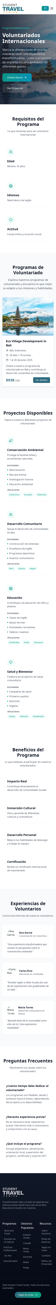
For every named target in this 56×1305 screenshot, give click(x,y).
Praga (26, 1267)
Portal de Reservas (46, 1240)
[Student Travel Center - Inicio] (13, 8)
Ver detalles (41, 380)
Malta (26, 1262)
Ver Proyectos (15, 88)
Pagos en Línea (46, 1249)
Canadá (27, 1243)
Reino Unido (26, 1250)
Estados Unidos (27, 1236)
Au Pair (8, 1255)
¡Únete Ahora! (15, 77)
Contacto (46, 1255)
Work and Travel (9, 1232)
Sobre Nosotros (46, 1232)
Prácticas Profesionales (10, 1249)
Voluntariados (10, 1261)
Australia (27, 1256)
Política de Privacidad (46, 1262)
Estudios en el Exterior (10, 1240)
